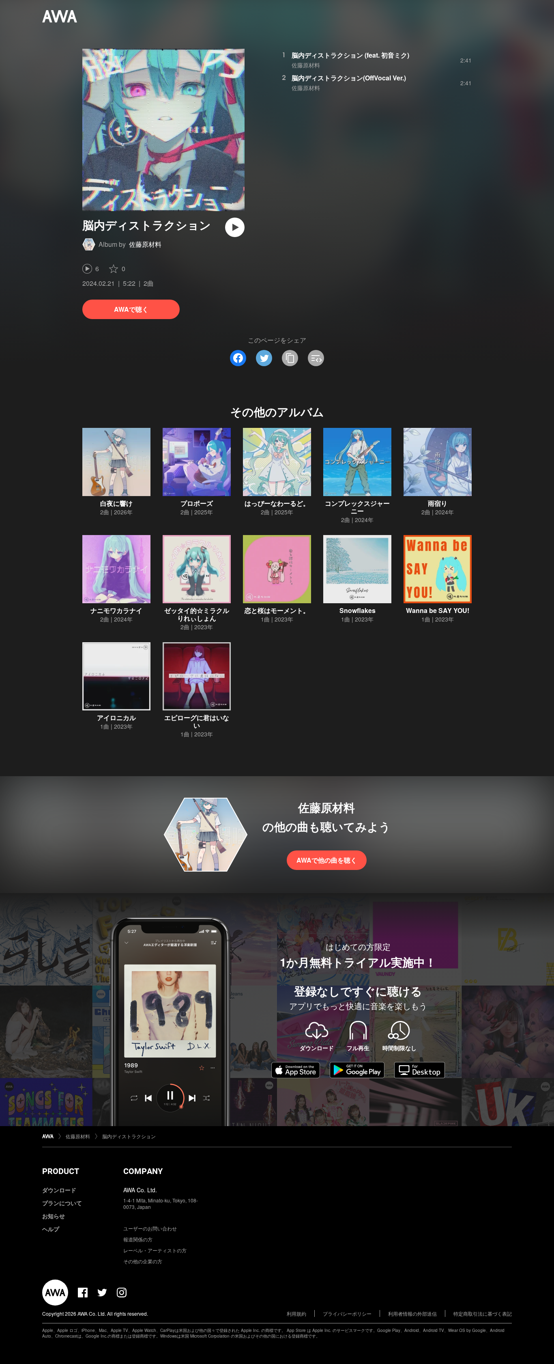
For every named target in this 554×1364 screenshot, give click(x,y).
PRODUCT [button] (60, 1171)
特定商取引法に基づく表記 (482, 1313)
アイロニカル (116, 717)
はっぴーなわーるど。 (277, 503)
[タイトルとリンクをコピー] (290, 358)
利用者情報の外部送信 (412, 1313)
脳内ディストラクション (129, 1136)
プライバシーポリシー (347, 1313)
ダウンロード (59, 1190)
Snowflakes (357, 610)
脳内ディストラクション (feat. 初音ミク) (350, 55)
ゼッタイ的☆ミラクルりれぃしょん (196, 614)
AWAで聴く (131, 309)
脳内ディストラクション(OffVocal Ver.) (349, 77)
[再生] (235, 227)
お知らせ (53, 1216)
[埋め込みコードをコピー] (316, 358)
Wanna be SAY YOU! (437, 610)
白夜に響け (116, 503)
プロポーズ (196, 503)
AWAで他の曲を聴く (326, 860)
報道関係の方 (137, 1239)
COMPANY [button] (143, 1171)
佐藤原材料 (145, 244)
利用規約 (296, 1313)
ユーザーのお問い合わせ (150, 1228)
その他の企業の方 (142, 1261)
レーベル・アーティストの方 (155, 1250)
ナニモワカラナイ (116, 610)
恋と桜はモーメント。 (277, 610)
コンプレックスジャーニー (357, 507)
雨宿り (437, 503)
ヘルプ (50, 1229)
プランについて (62, 1203)
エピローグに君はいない (196, 721)
